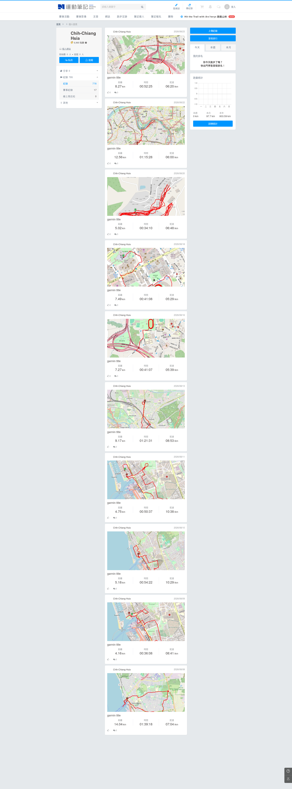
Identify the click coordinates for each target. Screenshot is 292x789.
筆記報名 (156, 16)
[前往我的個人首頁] (227, 6)
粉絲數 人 (65, 54)
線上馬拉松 (69, 96)
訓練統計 (212, 123)
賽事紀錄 (68, 90)
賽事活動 (64, 16)
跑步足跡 (122, 16)
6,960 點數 (79, 42)
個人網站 (66, 48)
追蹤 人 (79, 54)
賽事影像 (81, 16)
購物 (170, 16)
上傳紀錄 (212, 30)
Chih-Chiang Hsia (83, 35)
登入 (233, 6)
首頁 (58, 24)
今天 (197, 47)
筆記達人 (139, 16)
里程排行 (212, 38)
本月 (228, 47)
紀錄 (65, 83)
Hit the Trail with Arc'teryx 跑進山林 (209, 16)
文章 (95, 16)
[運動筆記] (76, 6)
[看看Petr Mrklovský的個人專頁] (109, 31)
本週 (213, 47)
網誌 (107, 16)
